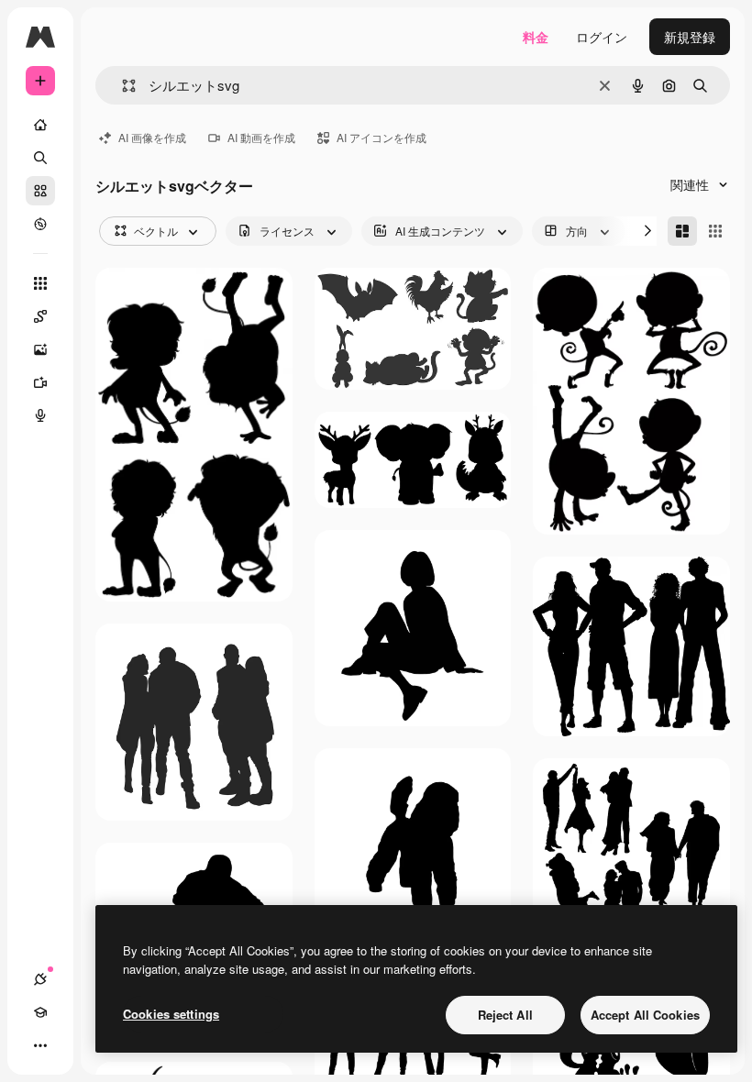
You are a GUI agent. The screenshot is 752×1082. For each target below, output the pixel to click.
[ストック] (40, 190)
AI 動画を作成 (261, 137)
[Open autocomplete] (121, 86)
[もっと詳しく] (40, 223)
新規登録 (689, 37)
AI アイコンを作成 (381, 137)
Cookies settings (171, 1013)
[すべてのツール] (40, 283)
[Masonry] (682, 231)
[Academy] (40, 1012)
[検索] (40, 157)
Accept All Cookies (645, 1014)
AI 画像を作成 (152, 137)
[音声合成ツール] (40, 415)
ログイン (601, 37)
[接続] (40, 979)
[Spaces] (40, 316)
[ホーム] (40, 124)
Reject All (505, 1014)
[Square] (715, 231)
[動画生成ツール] (40, 382)
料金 (535, 37)
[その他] (40, 1045)
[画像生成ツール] (40, 349)
